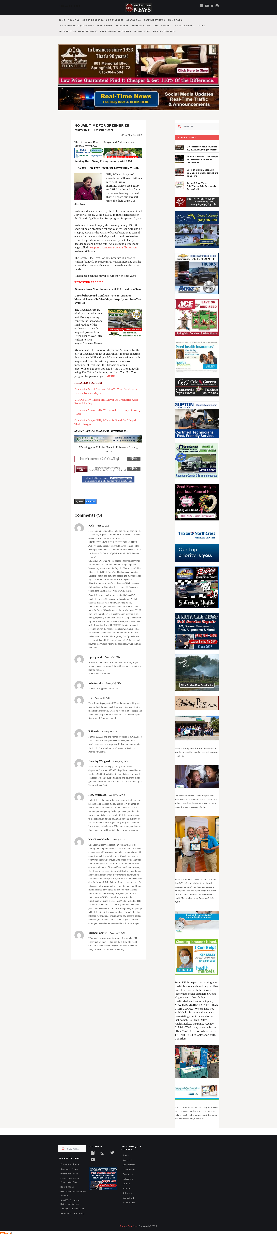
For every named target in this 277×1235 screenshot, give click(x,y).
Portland (127, 1188)
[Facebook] (201, 5)
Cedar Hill (127, 1160)
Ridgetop (127, 1193)
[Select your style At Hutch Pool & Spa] (108, 157)
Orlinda (126, 1183)
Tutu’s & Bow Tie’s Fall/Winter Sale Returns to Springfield (202, 186)
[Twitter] (212, 5)
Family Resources (164, 31)
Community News (154, 20)
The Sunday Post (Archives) (76, 25)
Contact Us (133, 20)
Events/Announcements (115, 31)
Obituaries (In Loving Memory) (77, 31)
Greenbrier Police (69, 1169)
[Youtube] (207, 5)
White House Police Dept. (73, 1213)
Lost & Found (162, 25)
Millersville (128, 1179)
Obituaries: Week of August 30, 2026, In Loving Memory (202, 148)
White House (129, 1202)
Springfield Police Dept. (72, 1209)
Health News (105, 25)
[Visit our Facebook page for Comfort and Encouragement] (108, 438)
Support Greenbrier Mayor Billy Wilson (113, 247)
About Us (74, 20)
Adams (126, 1155)
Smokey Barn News (128, 1226)
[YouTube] (93, 1159)
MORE (110, 376)
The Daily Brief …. (184, 25)
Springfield (128, 1198)
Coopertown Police (69, 1164)
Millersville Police (69, 1174)
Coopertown (129, 1165)
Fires (202, 25)
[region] (197, 202)
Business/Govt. (141, 25)
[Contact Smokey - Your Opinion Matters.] (108, 469)
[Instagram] (217, 5)
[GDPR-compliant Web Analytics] (6, 1233)
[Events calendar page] (108, 459)
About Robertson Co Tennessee (103, 20)
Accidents (122, 25)
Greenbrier (128, 1174)
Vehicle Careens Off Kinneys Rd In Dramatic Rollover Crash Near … (202, 159)
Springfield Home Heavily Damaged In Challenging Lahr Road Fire (202, 172)
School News (142, 31)
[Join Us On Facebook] (108, 479)
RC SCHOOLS (67, 1187)
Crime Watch (176, 20)
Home (61, 20)
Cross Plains (129, 1169)
